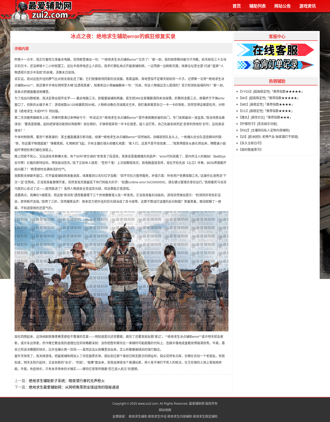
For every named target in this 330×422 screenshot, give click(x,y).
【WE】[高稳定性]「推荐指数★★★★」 (266, 104)
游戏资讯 (307, 6)
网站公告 (282, 6)
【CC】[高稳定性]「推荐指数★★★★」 (266, 110)
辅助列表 (257, 6)
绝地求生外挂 (157, 416)
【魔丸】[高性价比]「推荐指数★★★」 (265, 117)
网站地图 (165, 410)
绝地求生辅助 (138, 416)
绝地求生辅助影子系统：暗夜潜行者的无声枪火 (67, 380)
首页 (237, 6)
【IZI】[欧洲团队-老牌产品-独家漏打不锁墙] (268, 136)
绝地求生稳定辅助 (205, 416)
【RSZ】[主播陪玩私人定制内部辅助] (264, 130)
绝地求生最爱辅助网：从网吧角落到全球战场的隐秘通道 (74, 386)
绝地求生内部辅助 (179, 416)
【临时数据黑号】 (250, 149)
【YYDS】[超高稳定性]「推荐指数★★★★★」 (271, 91)
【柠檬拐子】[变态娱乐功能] (257, 123)
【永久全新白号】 (250, 143)
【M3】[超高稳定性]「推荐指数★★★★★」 (269, 98)
